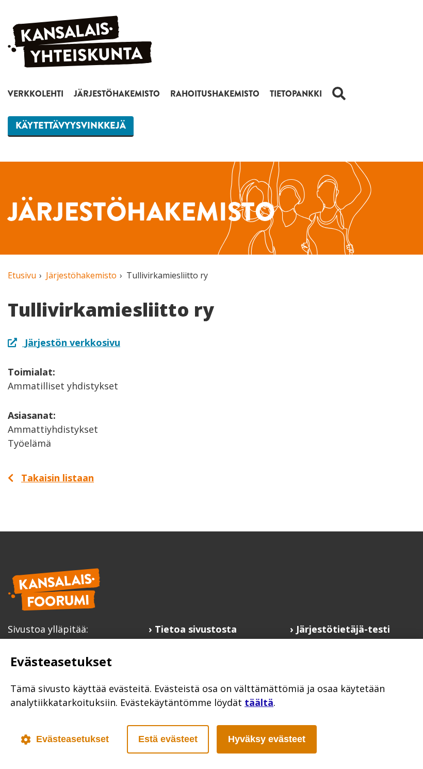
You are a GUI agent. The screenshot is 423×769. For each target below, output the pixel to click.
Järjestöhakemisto (117, 94)
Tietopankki (296, 94)
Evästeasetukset (72, 739)
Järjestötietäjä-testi (343, 629)
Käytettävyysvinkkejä (70, 125)
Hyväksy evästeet (266, 739)
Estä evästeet (168, 739)
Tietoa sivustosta (196, 629)
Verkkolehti (35, 94)
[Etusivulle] (80, 64)
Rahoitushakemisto (214, 94)
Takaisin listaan (57, 478)
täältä (259, 702)
